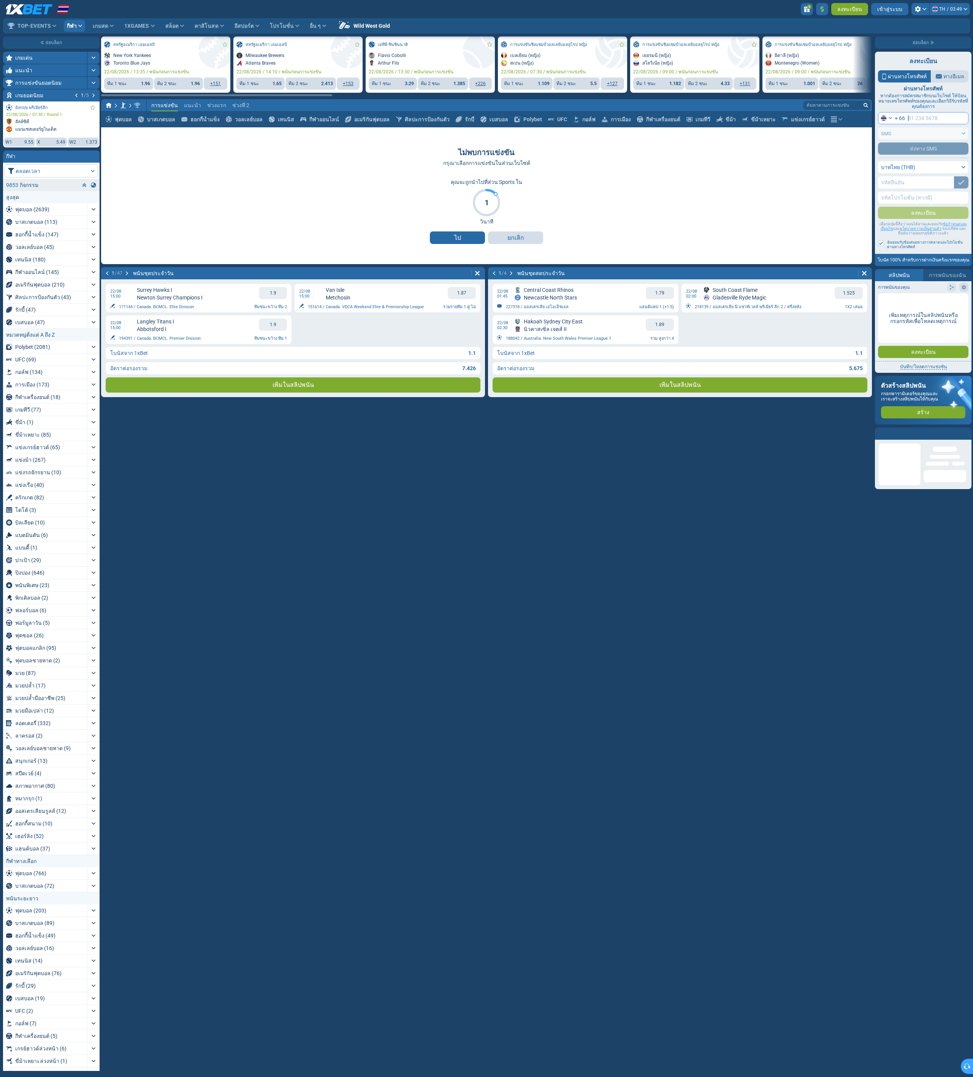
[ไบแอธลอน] (123, 105)
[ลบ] (477, 273)
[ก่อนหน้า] (76, 95)
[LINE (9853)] (108, 105)
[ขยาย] (93, 58)
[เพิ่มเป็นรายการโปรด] (93, 107)
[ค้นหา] (865, 105)
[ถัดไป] (93, 95)
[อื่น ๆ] (836, 119)
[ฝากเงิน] (822, 9)
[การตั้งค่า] (920, 9)
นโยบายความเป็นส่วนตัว (920, 228)
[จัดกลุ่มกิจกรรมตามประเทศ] (93, 185)
